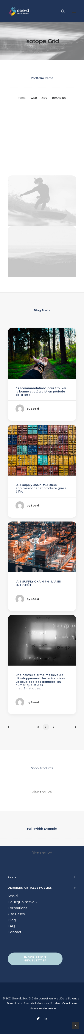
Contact (15, 932)
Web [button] (34, 97)
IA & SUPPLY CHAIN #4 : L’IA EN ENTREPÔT (38, 583)
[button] (74, 11)
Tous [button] (22, 97)
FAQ (11, 926)
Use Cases (16, 914)
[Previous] (10, 728)
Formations (17, 908)
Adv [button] (44, 97)
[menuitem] (22, 98)
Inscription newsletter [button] (35, 959)
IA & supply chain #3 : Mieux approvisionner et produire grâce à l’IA (41, 488)
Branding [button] (59, 97)
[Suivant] (74, 728)
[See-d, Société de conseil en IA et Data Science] (19, 11)
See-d (13, 896)
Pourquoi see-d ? (22, 902)
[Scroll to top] (75, 1025)
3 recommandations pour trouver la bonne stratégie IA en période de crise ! (41, 391)
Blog (12, 920)
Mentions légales (48, 1003)
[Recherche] (61, 11)
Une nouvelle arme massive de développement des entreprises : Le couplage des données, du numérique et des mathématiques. (41, 681)
